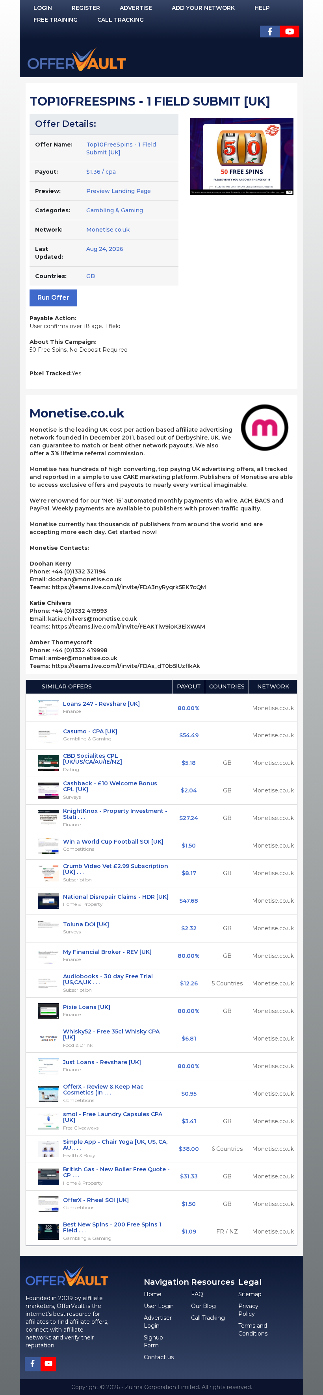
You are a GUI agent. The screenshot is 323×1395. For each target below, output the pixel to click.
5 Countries (227, 983)
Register (86, 7)
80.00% (189, 708)
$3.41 (189, 1121)
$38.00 (189, 1148)
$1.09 (189, 1231)
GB (227, 762)
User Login (159, 1306)
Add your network (203, 7)
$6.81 (189, 1038)
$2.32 (189, 928)
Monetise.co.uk (108, 229)
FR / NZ (227, 1231)
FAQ (197, 1294)
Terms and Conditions (252, 1329)
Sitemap (250, 1294)
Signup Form (153, 1341)
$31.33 (189, 1176)
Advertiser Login (158, 1321)
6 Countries (227, 1148)
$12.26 (189, 983)
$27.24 (188, 818)
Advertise (136, 7)
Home (153, 1294)
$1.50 (189, 845)
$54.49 (189, 735)
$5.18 (189, 762)
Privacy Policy (248, 1309)
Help (262, 7)
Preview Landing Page (118, 191)
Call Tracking (120, 19)
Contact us (159, 1357)
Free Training (55, 19)
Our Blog (203, 1306)
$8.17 (189, 873)
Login (42, 7)
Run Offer (53, 297)
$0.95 (189, 1093)
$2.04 (189, 790)
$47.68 (188, 900)
